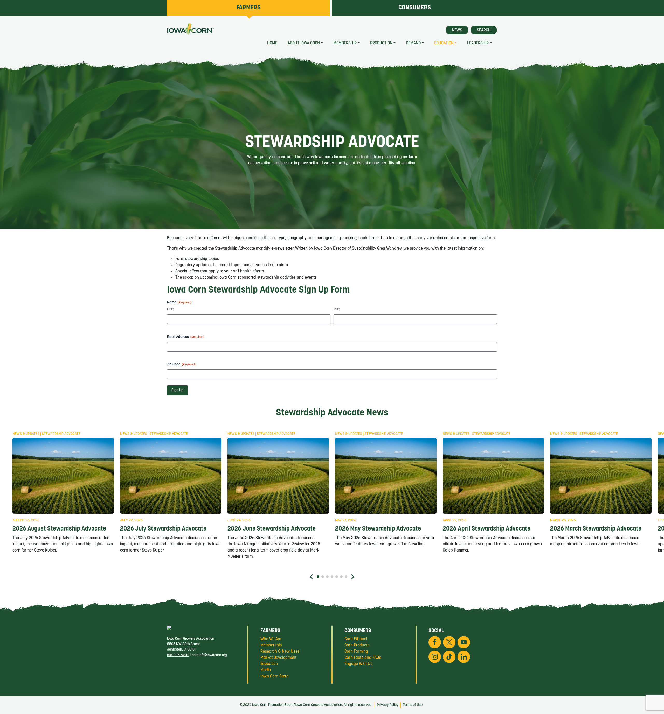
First (170, 309)
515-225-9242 (178, 655)
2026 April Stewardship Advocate (486, 529)
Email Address (185, 337)
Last (337, 309)
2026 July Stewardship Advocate (163, 529)
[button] (311, 577)
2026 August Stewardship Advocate (59, 529)
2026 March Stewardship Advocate (595, 529)
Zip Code (181, 364)
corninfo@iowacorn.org (209, 655)
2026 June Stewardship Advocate (271, 529)
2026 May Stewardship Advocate (378, 529)
